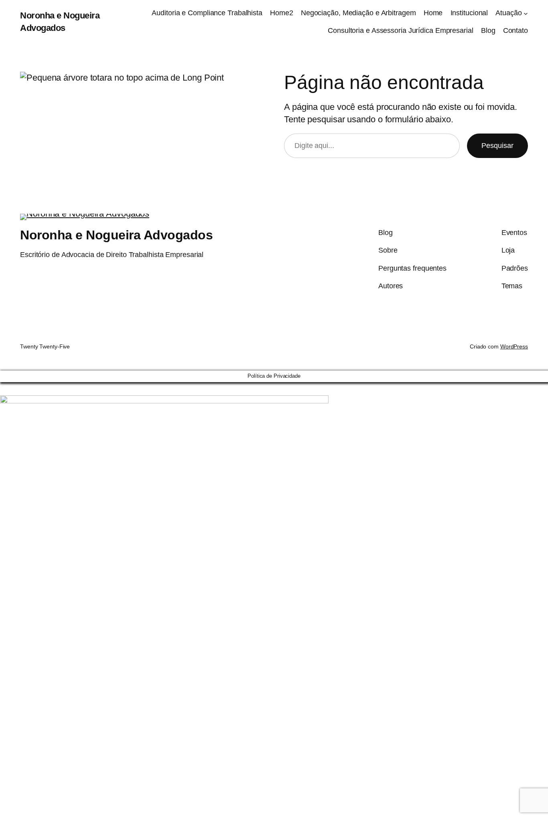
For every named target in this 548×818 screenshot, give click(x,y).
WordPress (514, 346)
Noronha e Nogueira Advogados (116, 235)
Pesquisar (497, 146)
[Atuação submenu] (526, 13)
